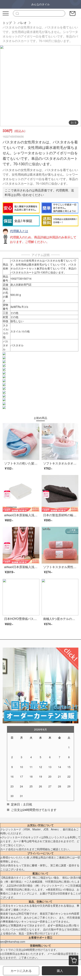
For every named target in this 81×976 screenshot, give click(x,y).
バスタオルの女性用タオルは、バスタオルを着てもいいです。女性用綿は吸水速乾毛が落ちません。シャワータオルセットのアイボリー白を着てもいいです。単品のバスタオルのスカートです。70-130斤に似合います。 (40, 34)
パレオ (22, 23)
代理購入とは (19, 231)
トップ (7, 23)
